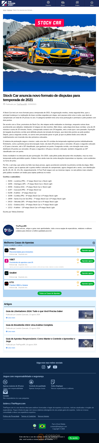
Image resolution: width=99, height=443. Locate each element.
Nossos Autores (43, 416)
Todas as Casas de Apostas (49, 293)
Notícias (9, 10)
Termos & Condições (28, 416)
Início (4, 10)
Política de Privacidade (11, 416)
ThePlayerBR (22, 104)
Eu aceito (74, 438)
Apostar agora (87, 250)
